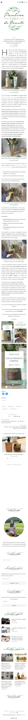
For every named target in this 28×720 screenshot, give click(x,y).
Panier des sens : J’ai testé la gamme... (14, 454)
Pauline (16, 45)
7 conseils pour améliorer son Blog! (18, 628)
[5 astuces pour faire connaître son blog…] (5, 621)
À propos (6, 711)
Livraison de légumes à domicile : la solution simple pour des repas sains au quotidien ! (20, 666)
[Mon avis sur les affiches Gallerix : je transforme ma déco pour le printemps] (7, 658)
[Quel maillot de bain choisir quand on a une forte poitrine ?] (21, 676)
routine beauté (13, 408)
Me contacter (12, 711)
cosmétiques (10, 406)
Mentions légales (20, 711)
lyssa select (5, 408)
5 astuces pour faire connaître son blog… (18, 619)
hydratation (18, 406)
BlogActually (22, 714)
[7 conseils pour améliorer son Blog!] (5, 630)
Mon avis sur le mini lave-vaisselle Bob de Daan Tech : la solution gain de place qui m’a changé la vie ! (6, 684)
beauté (3, 406)
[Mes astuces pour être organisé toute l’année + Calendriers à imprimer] (5, 639)
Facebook (14, 696)
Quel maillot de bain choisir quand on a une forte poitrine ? (20, 683)
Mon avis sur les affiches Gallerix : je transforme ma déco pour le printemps (6, 666)
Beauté (14, 37)
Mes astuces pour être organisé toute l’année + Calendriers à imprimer (17, 638)
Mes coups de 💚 (14, 712)
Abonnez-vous (14, 583)
